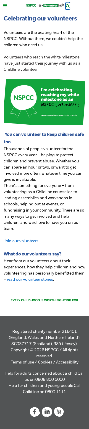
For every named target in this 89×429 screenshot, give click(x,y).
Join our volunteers (21, 241)
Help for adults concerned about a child (41, 374)
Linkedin (46, 411)
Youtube (58, 411)
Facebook (34, 411)
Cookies (45, 363)
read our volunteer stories (30, 280)
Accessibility (67, 363)
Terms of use (22, 363)
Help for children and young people (40, 386)
